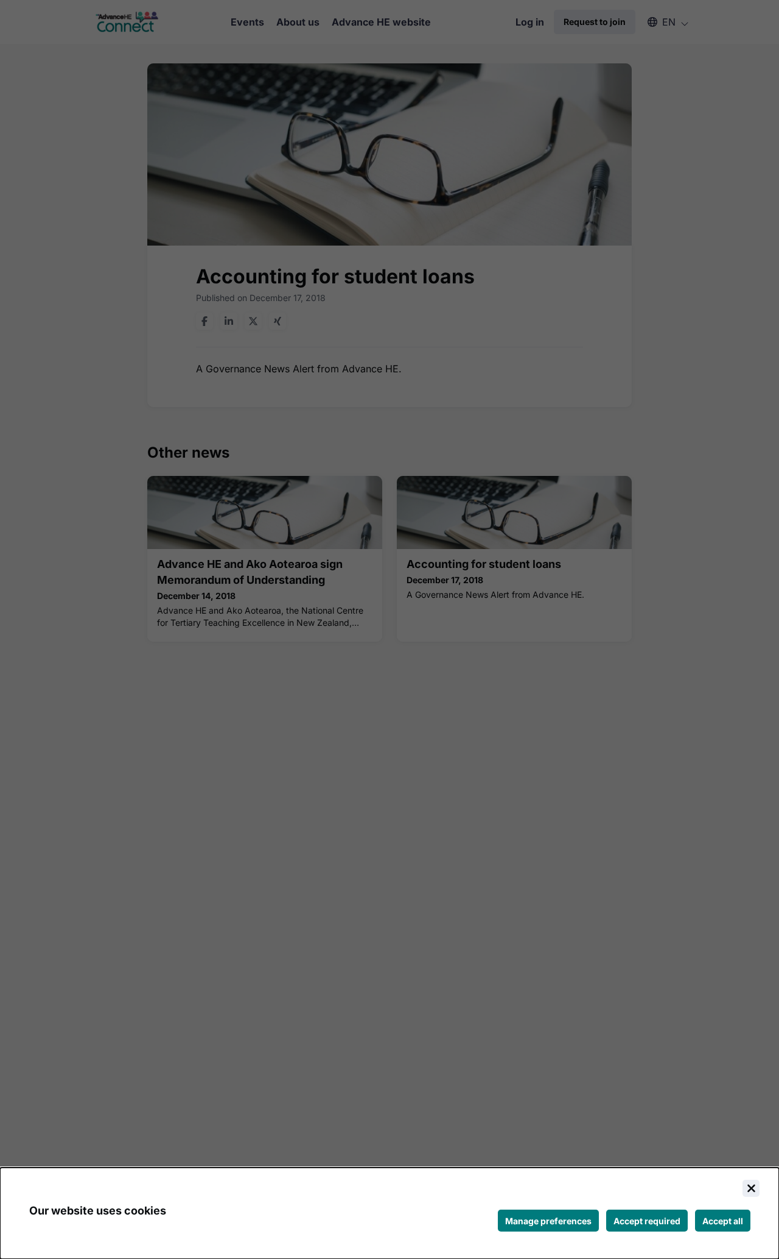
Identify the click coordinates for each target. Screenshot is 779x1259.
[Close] (751, 1188)
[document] (389, 1213)
